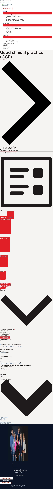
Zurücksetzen (5, 337)
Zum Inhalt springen (5, 0)
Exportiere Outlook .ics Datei (7, 423)
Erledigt (3, 217)
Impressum (13, 485)
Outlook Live (3, 421)
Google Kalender (4, 417)
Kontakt (23, 485)
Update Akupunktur (11, 346)
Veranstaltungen (4, 59)
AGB (26, 485)
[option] (26, 331)
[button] (26, 315)
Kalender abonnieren (6, 379)
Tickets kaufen (3, 352)
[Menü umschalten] (27, 13)
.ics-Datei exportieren (5, 422)
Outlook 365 (3, 419)
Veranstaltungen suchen (8, 153)
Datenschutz (18, 485)
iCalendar (2, 418)
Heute (1, 375)
